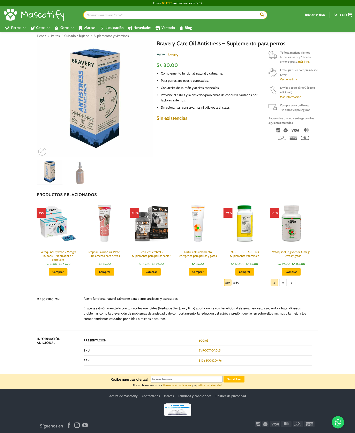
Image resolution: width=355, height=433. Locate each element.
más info (303, 61)
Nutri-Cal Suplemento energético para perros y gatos (198, 254)
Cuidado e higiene (76, 36)
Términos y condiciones (194, 396)
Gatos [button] (40, 27)
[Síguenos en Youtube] (85, 425)
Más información (290, 97)
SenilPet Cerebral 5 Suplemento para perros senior (151, 254)
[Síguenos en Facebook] (69, 425)
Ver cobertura (288, 79)
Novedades (142, 27)
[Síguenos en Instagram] (77, 425)
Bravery (173, 55)
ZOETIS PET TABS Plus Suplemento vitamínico (244, 254)
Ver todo (168, 27)
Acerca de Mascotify (123, 396)
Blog (188, 27)
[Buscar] (262, 15)
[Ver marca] (161, 54)
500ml (203, 340)
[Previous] (44, 98)
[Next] (146, 98)
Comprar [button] (58, 271)
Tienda (41, 36)
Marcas (90, 27)
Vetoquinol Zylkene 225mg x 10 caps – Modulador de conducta (58, 255)
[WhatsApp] (338, 422)
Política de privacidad (231, 396)
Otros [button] (64, 27)
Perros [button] (16, 27)
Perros (55, 36)
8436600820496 (210, 360)
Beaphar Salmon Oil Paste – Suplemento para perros (105, 254)
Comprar (244, 271)
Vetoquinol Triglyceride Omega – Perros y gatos (291, 254)
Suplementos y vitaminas (111, 36)
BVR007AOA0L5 (210, 350)
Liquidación (115, 27)
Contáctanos (151, 396)
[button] (315, 15)
